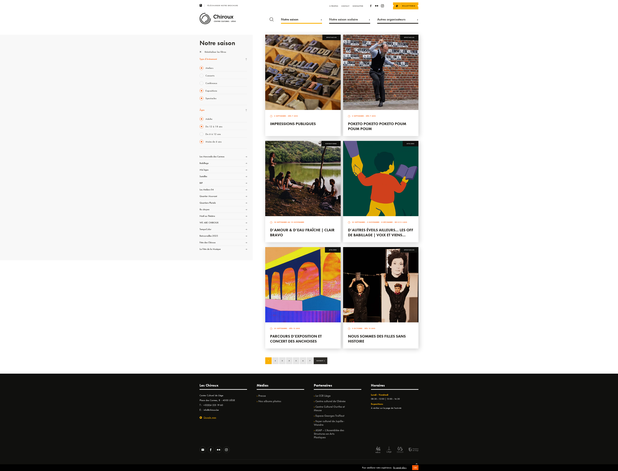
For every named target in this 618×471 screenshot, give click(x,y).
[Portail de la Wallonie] (378, 450)
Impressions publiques (293, 123)
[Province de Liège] (411, 450)
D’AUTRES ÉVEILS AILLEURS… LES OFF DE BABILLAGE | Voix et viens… (380, 232)
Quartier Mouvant (208, 196)
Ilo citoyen (204, 209)
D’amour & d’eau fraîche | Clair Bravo (302, 232)
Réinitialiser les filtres (215, 52)
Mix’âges (204, 169)
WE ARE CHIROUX (209, 222)
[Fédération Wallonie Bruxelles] (400, 450)
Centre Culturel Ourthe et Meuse (329, 408)
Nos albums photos (269, 401)
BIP (201, 183)
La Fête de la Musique (210, 249)
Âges (202, 110)
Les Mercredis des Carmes (212, 156)
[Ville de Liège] (389, 450)
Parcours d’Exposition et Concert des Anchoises (296, 339)
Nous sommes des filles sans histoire (377, 339)
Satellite (203, 176)
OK (415, 467)
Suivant (320, 360)
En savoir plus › (400, 467)
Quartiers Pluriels (208, 202)
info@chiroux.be (211, 410)
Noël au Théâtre (207, 216)
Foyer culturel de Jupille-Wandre (329, 423)
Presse (262, 395)
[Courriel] (203, 450)
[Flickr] (376, 6)
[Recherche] (271, 19)
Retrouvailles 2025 (209, 235)
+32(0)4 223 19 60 (213, 405)
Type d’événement (208, 59)
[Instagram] (382, 6)
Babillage (204, 163)
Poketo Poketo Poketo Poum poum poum (377, 126)
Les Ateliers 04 (207, 189)
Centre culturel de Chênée (330, 401)
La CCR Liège (323, 395)
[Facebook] (370, 6)
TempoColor (205, 229)
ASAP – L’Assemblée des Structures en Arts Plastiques (329, 433)
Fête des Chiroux (207, 242)
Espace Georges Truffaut (329, 415)
